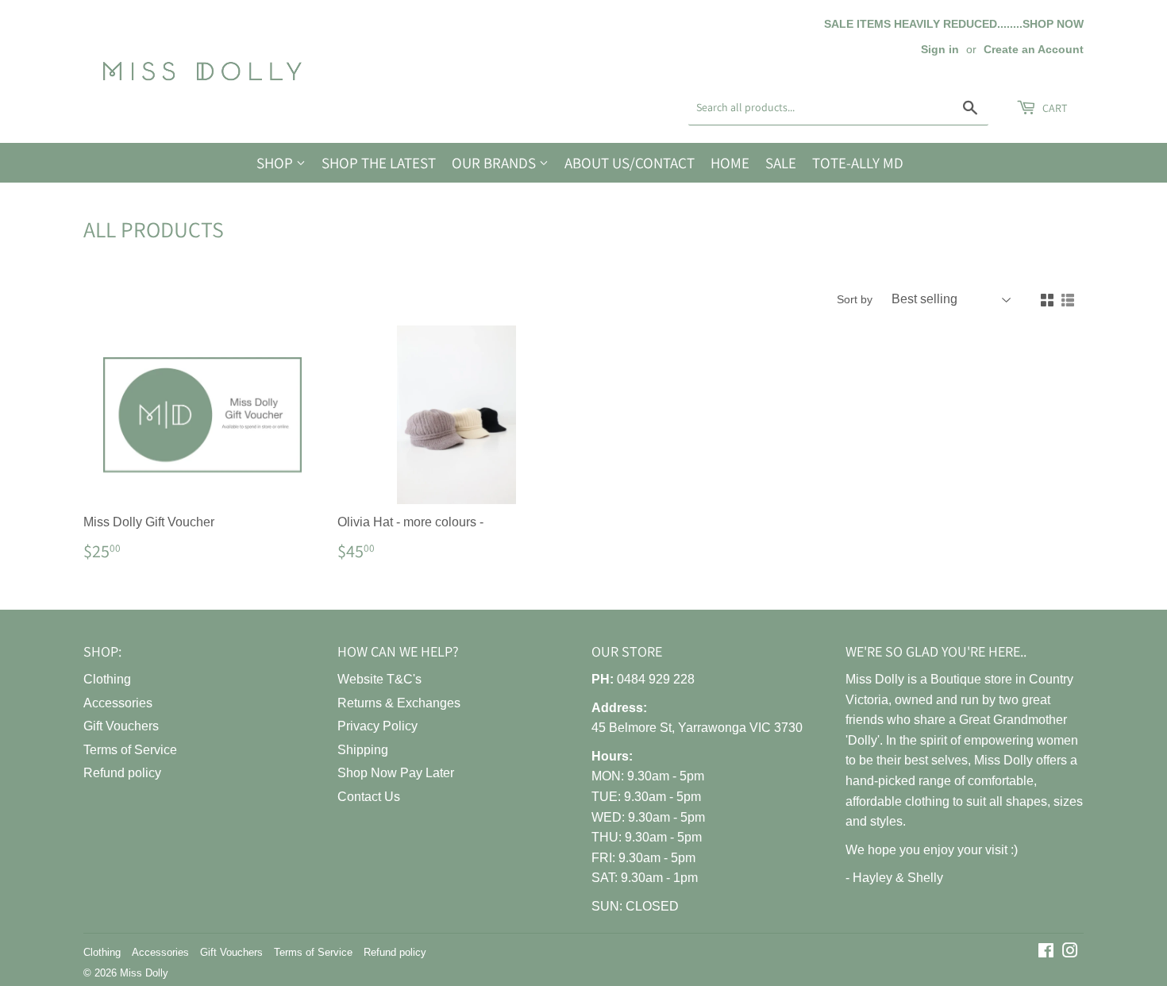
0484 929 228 (656, 679)
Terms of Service (130, 750)
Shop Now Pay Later (395, 773)
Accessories (117, 703)
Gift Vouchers (121, 726)
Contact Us (368, 796)
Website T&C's (379, 679)
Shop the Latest (379, 162)
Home (730, 162)
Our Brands (495, 162)
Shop (276, 162)
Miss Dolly (144, 973)
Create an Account (1034, 50)
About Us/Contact (629, 162)
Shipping (362, 750)
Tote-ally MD (857, 162)
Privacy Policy (377, 726)
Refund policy (122, 773)
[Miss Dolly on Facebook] (1046, 952)
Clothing (107, 679)
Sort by (854, 299)
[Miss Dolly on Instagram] (1070, 952)
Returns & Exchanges (398, 703)
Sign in (940, 50)
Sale (780, 162)
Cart (1053, 108)
